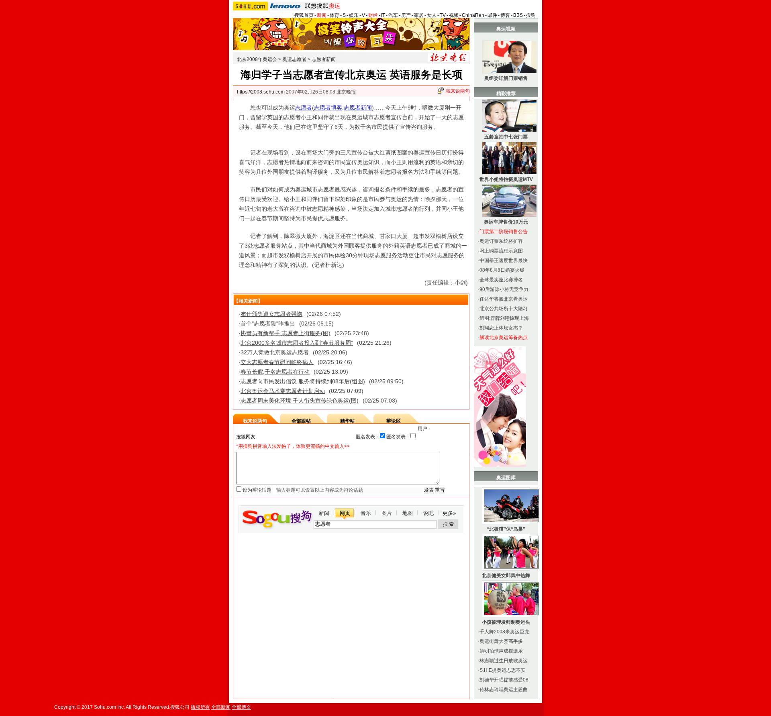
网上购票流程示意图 (501, 251)
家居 (419, 15)
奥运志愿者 (294, 59)
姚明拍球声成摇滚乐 (501, 651)
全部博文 (241, 707)
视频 (454, 15)
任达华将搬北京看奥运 (503, 299)
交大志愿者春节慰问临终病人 (277, 362)
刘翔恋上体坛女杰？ (501, 328)
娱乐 (354, 15)
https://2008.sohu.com (261, 92)
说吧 (428, 513)
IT (383, 15)
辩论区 (393, 421)
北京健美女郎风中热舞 (506, 575)
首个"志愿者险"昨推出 (268, 323)
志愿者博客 (328, 107)
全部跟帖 (301, 421)
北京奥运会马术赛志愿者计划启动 (283, 391)
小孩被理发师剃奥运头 (506, 622)
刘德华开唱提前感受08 (503, 680)
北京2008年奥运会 (257, 59)
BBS (518, 15)
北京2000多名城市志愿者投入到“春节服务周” (297, 343)
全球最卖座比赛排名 (501, 280)
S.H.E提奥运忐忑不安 (502, 670)
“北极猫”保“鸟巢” (506, 529)
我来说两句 (458, 91)
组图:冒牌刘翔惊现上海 (504, 318)
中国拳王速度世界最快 (503, 260)
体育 (334, 15)
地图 (407, 513)
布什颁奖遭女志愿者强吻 (271, 314)
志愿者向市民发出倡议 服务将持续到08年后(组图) (303, 381)
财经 (373, 15)
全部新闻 (220, 707)
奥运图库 (506, 477)
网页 (345, 513)
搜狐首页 (304, 15)
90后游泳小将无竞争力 (503, 289)
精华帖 (347, 421)
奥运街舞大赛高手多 (501, 641)
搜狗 (531, 15)
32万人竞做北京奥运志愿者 (275, 352)
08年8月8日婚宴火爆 (501, 270)
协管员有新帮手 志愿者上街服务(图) (285, 333)
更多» (449, 513)
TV (443, 15)
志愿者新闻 (324, 59)
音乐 (366, 513)
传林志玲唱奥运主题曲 (503, 689)
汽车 (393, 15)
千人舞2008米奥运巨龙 (504, 632)
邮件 (492, 15)
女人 (431, 15)
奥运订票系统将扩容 (501, 241)
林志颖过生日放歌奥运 (503, 660)
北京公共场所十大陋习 (503, 308)
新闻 (321, 15)
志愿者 (303, 107)
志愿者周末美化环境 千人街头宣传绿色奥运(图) (300, 400)
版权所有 (200, 707)
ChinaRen (473, 15)
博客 (505, 15)
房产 (406, 15)
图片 (386, 513)
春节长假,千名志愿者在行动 (275, 371)
